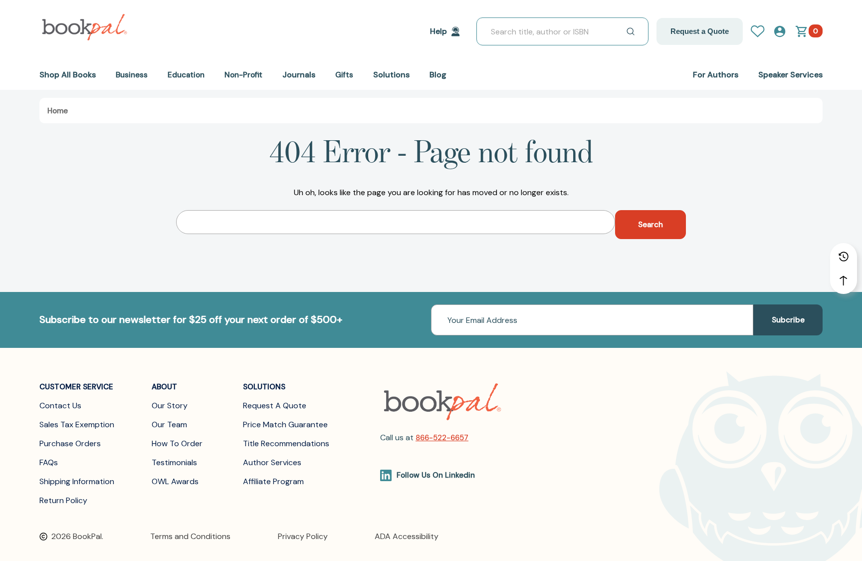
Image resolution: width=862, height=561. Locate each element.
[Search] (631, 31)
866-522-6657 (442, 438)
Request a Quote (699, 31)
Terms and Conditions (190, 536)
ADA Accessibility (406, 536)
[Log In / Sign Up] (762, 31)
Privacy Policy (303, 536)
